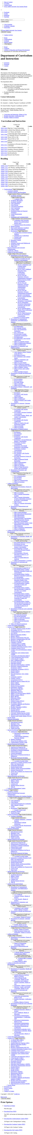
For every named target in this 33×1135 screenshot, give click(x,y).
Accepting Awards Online (21, 761)
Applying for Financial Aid (18, 747)
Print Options (8, 44)
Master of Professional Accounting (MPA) (20, 944)
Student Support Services (17, 785)
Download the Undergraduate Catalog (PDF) (16, 1118)
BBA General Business (20, 512)
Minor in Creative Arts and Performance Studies (21, 423)
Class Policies (14, 205)
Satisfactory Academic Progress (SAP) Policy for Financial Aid (21, 763)
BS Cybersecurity (19, 332)
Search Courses (8, 42)
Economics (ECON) (16, 661)
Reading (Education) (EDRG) (19, 707)
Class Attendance (15, 203)
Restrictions (14, 241)
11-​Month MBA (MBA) (17, 1040)
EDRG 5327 (4, 175)
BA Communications (19, 476)
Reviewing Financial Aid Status (19, 757)
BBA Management (19, 515)
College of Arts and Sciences (15, 252)
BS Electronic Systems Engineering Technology (20, 334)
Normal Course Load (20, 810)
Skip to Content (8, 2)
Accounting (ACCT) (16, 630)
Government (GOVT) (17, 680)
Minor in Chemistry (19, 465)
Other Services (15, 782)
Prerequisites (17, 238)
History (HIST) (15, 683)
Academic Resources (16, 779)
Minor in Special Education (21, 621)
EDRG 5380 (4, 186)
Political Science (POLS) (17, 701)
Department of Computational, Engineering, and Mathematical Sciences (19, 320)
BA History (17, 393)
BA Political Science (19, 355)
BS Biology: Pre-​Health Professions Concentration (21, 446)
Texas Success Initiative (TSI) (19, 741)
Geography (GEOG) (16, 677)
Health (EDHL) (15, 1070)
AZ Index (6, 3)
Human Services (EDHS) (17, 686)
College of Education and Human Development (17, 50)
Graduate (6, 41)
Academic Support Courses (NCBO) (21, 628)
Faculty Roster (11, 717)
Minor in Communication (21, 480)
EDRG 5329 (4, 177)
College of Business (12, 483)
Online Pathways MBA (20, 961)
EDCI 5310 (4, 141)
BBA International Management (22, 514)
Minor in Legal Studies (20, 362)
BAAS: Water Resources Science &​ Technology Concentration (24, 314)
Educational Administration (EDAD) (20, 1065)
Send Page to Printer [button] (9, 1105)
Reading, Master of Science (11, 117)
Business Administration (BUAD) (20, 637)
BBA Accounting (19, 492)
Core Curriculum (15, 208)
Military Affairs (15, 781)
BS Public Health (19, 382)
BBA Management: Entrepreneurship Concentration (22, 517)
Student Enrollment (12, 730)
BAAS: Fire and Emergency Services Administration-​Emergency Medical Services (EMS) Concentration (25, 278)
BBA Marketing (18, 526)
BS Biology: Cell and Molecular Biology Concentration (22, 440)
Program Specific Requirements (22, 825)
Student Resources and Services (15, 776)
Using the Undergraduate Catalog (16, 788)
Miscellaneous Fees (16, 725)
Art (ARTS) (14, 633)
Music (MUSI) (15, 696)
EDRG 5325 (4, 173)
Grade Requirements (16, 214)
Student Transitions (16, 739)
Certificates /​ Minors (12, 250)
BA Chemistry (18, 433)
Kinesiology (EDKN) (16, 687)
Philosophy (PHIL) (16, 698)
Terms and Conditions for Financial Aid (21, 771)
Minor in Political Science (21, 371)
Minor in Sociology (19, 482)
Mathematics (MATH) (17, 692)
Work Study (14, 774)
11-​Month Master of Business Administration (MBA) (22, 953)
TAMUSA (17, 1094)
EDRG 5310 (4, 165)
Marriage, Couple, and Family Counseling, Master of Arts (22, 987)
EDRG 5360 (4, 182)
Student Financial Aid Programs (15, 744)
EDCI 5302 (4, 130)
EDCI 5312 (4, 147)
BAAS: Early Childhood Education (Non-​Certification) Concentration (24, 271)
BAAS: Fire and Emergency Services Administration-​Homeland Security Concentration (25, 293)
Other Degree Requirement (18, 229)
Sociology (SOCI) (16, 708)
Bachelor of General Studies (21, 317)
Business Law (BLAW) (17, 640)
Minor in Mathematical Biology (22, 343)
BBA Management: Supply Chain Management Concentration (23, 523)
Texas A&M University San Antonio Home (15, 6)
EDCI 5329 (4, 155)
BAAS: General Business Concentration (24, 297)
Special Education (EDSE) (18, 711)
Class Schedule (8, 24)
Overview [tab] (6, 62)
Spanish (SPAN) (15, 710)
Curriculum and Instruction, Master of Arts (15, 114)
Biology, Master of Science (21, 929)
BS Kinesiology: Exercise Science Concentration (21, 546)
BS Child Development (20, 615)
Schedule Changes (16, 811)
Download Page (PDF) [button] (10, 1111)
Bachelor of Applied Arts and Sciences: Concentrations (22, 259)
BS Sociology (18, 479)
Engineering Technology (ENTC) (20, 669)
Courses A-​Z (10, 627)
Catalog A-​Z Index (9, 1091)
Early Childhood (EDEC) (18, 660)
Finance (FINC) (15, 672)
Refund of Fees (15, 727)
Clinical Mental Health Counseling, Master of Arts (21, 978)
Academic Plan (18, 199)
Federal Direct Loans (16, 751)
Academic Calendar (9, 26)
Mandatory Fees (15, 723)
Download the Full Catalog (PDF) (13, 1130)
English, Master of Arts (20, 924)
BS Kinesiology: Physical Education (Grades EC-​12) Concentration (21, 554)
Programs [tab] (6, 64)
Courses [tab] (6, 65)
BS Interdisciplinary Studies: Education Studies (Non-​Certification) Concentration (21, 580)
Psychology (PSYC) (16, 702)
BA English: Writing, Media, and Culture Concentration (23, 416)
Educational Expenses (17, 722)
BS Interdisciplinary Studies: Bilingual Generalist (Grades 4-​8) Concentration (23, 571)
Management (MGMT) (17, 689)
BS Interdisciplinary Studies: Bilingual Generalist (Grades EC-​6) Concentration (23, 575)
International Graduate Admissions (20, 823)
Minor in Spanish (18, 427)
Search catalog (4, 19)
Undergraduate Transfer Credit (19, 742)
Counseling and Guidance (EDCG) (20, 1052)
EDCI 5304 (4, 134)
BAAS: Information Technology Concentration (25, 300)
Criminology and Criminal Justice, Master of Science (21, 908)
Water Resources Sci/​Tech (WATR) (20, 714)
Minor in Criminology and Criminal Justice (21, 360)
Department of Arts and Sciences (19, 255)
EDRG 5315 (4, 169)
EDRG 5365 (4, 184)
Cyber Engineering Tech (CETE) (20, 657)
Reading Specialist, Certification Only (14, 116)
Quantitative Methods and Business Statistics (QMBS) (20, 704)
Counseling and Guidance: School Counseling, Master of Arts (22, 982)
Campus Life (14, 784)
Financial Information (13, 719)
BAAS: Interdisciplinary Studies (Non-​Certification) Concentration (25, 310)
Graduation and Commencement (19, 217)
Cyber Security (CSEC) (17, 658)
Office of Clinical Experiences (19, 624)
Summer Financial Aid (17, 770)
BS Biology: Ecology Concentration (20, 443)
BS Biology (17, 435)
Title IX (13, 787)
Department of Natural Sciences (19, 429)
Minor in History (18, 397)
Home (5, 38)
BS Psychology (18, 380)
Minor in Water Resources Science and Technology (21, 467)
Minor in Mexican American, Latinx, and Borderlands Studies (22, 364)
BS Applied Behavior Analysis (22, 542)
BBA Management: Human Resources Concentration (21, 520)
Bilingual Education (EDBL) (18, 634)
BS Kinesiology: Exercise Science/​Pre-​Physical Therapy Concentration (22, 550)
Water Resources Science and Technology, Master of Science (22, 931)
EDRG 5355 (4, 180)
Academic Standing (16, 202)
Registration (14, 231)
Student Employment (16, 767)
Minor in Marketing (19, 529)
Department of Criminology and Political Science (19, 346)
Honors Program (15, 226)
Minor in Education (19, 619)
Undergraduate (8, 39)
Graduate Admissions (16, 816)
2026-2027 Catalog (5, 32)
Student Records (15, 244)
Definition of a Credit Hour (21, 235)
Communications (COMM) (18, 643)
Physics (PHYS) (15, 699)
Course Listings (15, 209)
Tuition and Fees (15, 728)
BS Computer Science (20, 328)
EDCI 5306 (4, 137)
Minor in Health (18, 383)
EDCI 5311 (4, 145)
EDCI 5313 (4, 149)
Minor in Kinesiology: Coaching (23, 560)
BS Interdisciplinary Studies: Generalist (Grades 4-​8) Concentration (21, 584)
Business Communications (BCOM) (20, 639)
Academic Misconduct (17, 200)
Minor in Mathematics (20, 344)
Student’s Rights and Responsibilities (21, 768)
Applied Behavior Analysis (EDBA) (20, 631)
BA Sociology (18, 477)
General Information (16, 753)
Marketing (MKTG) (16, 690)
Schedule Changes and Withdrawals (20, 243)
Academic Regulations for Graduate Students (19, 796)
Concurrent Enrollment (17, 206)
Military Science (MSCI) (17, 695)
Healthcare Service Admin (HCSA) (20, 681)
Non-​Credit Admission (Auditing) (20, 228)
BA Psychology (18, 379)
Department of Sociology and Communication (19, 470)
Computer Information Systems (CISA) (21, 646)
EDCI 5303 (4, 132)
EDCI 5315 (4, 153)
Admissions (14, 731)
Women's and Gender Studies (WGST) (21, 716)
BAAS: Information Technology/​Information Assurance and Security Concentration (24, 305)
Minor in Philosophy (19, 399)
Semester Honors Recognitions (22, 225)
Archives (6, 1089)
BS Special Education (20, 616)
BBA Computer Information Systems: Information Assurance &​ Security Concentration (22, 499)
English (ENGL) (15, 671)
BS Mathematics (18, 337)
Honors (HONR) (15, 684)
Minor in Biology (19, 464)
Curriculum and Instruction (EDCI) (20, 655)
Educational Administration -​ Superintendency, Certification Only (22, 1017)
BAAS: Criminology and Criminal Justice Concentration (24, 266)
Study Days (14, 246)
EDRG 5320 (4, 171)
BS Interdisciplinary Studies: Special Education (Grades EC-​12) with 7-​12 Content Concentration (22, 590)
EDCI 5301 (4, 128)
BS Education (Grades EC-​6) (22, 568)
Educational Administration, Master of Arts (21, 1020)
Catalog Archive (8, 35)
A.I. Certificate (18, 894)
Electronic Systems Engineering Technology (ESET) (19, 667)
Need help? (7, 27)
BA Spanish (17, 418)
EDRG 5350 (4, 178)
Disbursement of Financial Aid (19, 748)
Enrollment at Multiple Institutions (20, 750)
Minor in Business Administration (23, 527)
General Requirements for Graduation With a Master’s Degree (21, 804)
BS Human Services (19, 544)
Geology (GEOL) (15, 678)
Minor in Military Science (21, 367)
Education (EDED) (16, 663)
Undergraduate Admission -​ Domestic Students (21, 737)
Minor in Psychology (19, 385)
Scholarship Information (17, 765)
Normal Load (17, 237)
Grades (13, 215)
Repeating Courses (16, 240)
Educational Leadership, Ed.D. (22, 1029)
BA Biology (17, 432)
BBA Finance (18, 502)
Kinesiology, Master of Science (22, 985)
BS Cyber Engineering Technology (20, 330)
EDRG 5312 (4, 167)
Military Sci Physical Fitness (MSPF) (21, 693)
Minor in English (18, 426)
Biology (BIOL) (15, 636)
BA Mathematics (18, 326)
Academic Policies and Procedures (16, 192)
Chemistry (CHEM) (16, 642)
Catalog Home (8, 5)
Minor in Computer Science (21, 341)
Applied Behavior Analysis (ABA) (20, 1043)
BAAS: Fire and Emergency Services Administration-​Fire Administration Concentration (23, 286)
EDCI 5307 (4, 139)
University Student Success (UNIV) (20, 713)
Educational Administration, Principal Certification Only (21, 1023)
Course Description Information (15, 625)
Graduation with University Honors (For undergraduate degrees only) (21, 222)
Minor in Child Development (22, 618)
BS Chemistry (18, 452)
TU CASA (17, 622)
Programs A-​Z (8, 1086)
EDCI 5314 (4, 151)
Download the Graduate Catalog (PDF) (14, 1124)
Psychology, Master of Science (22, 917)
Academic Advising (16, 195)
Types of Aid (14, 773)
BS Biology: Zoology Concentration (20, 449)
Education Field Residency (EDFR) (20, 664)
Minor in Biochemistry (20, 462)
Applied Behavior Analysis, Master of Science (21, 975)
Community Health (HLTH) (18, 645)
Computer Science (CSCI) (18, 648)
